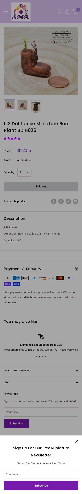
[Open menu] (6, 11)
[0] (75, 11)
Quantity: (9, 172)
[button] (12, 138)
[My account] (67, 11)
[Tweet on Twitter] (68, 201)
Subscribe (41, 485)
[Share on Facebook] (53, 201)
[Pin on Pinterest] (61, 201)
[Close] (76, 441)
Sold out (41, 186)
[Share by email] (75, 201)
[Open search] (60, 11)
